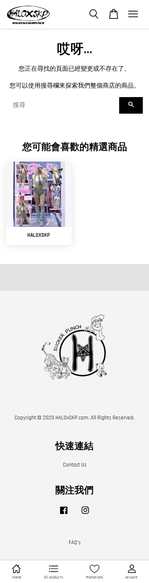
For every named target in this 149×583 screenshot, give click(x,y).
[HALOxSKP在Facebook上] (64, 514)
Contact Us (75, 465)
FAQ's (75, 542)
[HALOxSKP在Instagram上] (85, 514)
